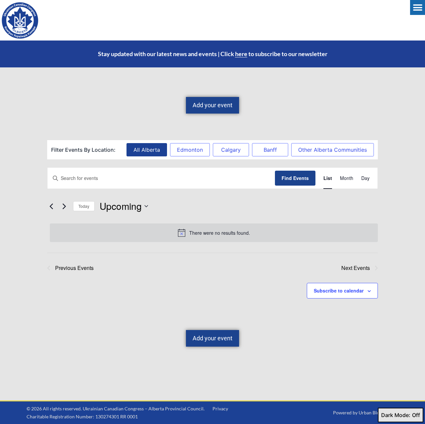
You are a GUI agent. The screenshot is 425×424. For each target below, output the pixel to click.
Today (83, 206)
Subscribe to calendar (339, 290)
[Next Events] (64, 206)
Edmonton (190, 149)
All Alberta (146, 149)
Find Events (295, 178)
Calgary (231, 149)
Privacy (220, 408)
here (241, 53)
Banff (270, 149)
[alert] (214, 232)
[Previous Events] (51, 206)
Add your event (212, 105)
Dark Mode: (395, 415)
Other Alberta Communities (332, 149)
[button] (417, 7)
